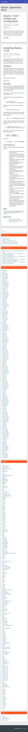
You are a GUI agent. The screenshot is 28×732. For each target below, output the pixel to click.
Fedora (3, 516)
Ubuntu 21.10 (5, 678)
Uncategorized (6, 26)
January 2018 (5, 311)
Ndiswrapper (4, 609)
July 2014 (4, 344)
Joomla (3, 576)
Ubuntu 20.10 (5, 675)
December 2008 (5, 432)
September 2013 (5, 357)
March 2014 (4, 349)
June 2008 (4, 440)
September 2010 (5, 404)
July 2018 (4, 307)
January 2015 (5, 338)
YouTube (4, 704)
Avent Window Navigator (7, 475)
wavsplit (4, 689)
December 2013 (5, 353)
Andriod (3, 470)
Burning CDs (4, 486)
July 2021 (4, 289)
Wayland (4, 690)
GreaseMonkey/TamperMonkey (8, 553)
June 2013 (4, 361)
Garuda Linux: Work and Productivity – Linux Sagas (13, 256)
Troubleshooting (5, 663)
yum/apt (4, 705)
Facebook (4, 515)
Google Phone (5, 543)
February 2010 (5, 413)
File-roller (4, 519)
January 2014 (5, 352)
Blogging (4, 482)
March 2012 (4, 380)
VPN (3, 688)
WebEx (3, 692)
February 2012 (5, 382)
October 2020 (5, 296)
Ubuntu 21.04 (5, 677)
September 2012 (5, 372)
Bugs (3, 485)
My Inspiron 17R (12, 54)
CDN (3, 489)
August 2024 (4, 276)
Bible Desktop (5, 479)
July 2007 (4, 451)
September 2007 (5, 450)
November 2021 (5, 286)
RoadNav (4, 637)
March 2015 (4, 336)
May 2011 (4, 393)
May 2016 (4, 322)
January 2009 (5, 431)
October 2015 (5, 327)
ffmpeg (3, 517)
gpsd (3, 550)
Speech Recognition (6, 652)
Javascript (4, 572)
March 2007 (4, 453)
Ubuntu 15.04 (15, 25)
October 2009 (5, 419)
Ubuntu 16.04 (5, 669)
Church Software (5, 491)
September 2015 (5, 329)
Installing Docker (5, 239)
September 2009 (5, 420)
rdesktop (4, 634)
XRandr (3, 701)
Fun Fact (4, 525)
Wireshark (4, 697)
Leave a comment (7, 28)
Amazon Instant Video (6, 468)
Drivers (3, 505)
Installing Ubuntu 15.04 (12, 49)
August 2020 (4, 297)
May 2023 (4, 280)
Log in (3, 715)
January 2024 (5, 278)
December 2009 (5, 416)
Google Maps (5, 542)
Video (3, 682)
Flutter (3, 523)
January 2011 (5, 398)
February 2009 (5, 430)
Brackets (4, 483)
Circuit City (4, 493)
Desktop (4, 500)
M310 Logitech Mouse (6, 590)
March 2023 (4, 281)
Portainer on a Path (6, 238)
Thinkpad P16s (5, 660)
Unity (3, 681)
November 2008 (5, 434)
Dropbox (4, 506)
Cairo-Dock (4, 487)
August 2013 (4, 359)
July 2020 (4, 299)
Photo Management (6, 628)
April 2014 (4, 348)
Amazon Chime (5, 467)
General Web (4, 531)
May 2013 (4, 363)
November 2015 (5, 326)
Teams (3, 659)
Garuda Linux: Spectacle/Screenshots (10, 260)
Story (3, 656)
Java (3, 570)
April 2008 (4, 443)
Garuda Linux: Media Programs (8, 240)
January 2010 (5, 415)
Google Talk (4, 547)
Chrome (3, 490)
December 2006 (5, 457)
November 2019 (5, 304)
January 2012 (5, 383)
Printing (3, 633)
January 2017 (5, 319)
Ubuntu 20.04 (5, 674)
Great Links (4, 554)
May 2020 (4, 301)
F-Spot (3, 513)
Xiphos (3, 700)
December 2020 (5, 293)
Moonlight (4, 596)
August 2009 (4, 421)
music (3, 599)
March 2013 (4, 366)
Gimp (3, 532)
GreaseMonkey (5, 551)
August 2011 (4, 389)
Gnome (3, 536)
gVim (3, 555)
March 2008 (4, 445)
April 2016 (4, 323)
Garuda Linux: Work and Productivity (9, 242)
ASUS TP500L (5, 471)
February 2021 (5, 291)
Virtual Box (4, 684)
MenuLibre (10, 25)
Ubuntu (3, 664)
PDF (3, 626)
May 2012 (4, 378)
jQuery (3, 579)
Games (3, 527)
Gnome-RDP (4, 539)
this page (11, 33)
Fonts (3, 524)
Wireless (4, 696)
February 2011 (5, 397)
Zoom (3, 708)
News (3, 611)
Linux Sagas (4, 1)
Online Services (5, 621)
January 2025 (5, 274)
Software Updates (6, 648)
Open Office (4, 622)
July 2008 (4, 439)
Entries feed (4, 717)
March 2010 (4, 412)
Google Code (4, 540)
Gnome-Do (4, 538)
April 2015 (4, 334)
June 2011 (4, 391)
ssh (3, 655)
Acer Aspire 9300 (5, 466)
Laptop (3, 585)
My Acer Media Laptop (6, 600)
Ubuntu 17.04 (5, 670)
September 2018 (5, 306)
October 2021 (5, 288)
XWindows (4, 703)
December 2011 (5, 385)
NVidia (3, 617)
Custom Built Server (6, 495)
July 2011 (4, 390)
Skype (3, 645)
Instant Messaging (6, 566)
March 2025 (4, 273)
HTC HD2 (4, 562)
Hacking (4, 557)
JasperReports (5, 569)
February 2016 (5, 325)
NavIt (3, 607)
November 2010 (5, 401)
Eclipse (3, 509)
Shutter (3, 644)
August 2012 (4, 374)
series (6, 212)
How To (3, 558)
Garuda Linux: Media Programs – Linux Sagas (11, 253)
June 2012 (4, 376)
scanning (4, 640)
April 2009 (4, 427)
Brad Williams (24, 728)
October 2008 (5, 435)
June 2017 (4, 316)
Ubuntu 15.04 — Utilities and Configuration (11, 18)
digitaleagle (17, 24)
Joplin (3, 577)
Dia (2, 501)
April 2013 (4, 364)
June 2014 (4, 345)
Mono (3, 595)
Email (3, 510)
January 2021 (5, 292)
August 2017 (4, 315)
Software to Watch (6, 647)
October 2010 (5, 402)
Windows (4, 693)
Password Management (7, 625)
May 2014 (4, 346)
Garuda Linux (5, 530)
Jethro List (4, 573)
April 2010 (4, 410)
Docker (3, 504)
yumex (3, 707)
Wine (3, 694)
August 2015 (4, 330)
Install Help (4, 565)
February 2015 (5, 337)
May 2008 (4, 442)
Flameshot (4, 521)
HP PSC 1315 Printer (6, 561)
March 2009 (4, 428)
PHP (3, 629)
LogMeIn (4, 588)
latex (3, 587)
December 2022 (5, 282)
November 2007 (5, 447)
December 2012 (5, 370)
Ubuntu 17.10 (5, 671)
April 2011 (4, 394)
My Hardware (5, 602)
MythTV (3, 606)
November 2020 (5, 295)
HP (2, 560)
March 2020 (4, 303)
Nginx (3, 615)
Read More (6, 37)
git (2, 534)
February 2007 (5, 454)
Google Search (5, 546)
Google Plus (4, 545)
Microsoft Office (5, 592)
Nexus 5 (3, 614)
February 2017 (5, 318)
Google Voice (5, 549)
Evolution (4, 512)
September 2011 (5, 387)
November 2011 (5, 386)
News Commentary (6, 613)
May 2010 (4, 409)
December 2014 (5, 340)
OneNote (4, 619)
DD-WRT (3, 497)
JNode (3, 575)
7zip (3, 464)
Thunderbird (4, 662)
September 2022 (5, 284)
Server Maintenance (6, 643)
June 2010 (4, 408)
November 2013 (5, 355)
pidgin (3, 630)
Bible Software (5, 481)
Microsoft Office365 (6, 594)
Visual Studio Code (6, 686)
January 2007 (5, 455)
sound (3, 649)
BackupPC (6, 54)
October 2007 (5, 449)
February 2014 (5, 351)
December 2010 (5, 400)
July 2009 (4, 423)
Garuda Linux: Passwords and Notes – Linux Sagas (13, 259)
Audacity (4, 474)
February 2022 (5, 285)
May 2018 (4, 310)
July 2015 (4, 331)
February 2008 (5, 446)
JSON (3, 580)
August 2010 (4, 405)
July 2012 (4, 375)
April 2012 (4, 379)
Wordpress (4, 699)
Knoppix (4, 584)
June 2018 (4, 308)
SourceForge (4, 651)
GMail (3, 535)
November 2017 (5, 312)
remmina (4, 636)
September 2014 (5, 341)
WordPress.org (5, 720)
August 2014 (4, 342)
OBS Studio (4, 618)
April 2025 (4, 271)
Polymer (4, 632)
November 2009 (5, 417)
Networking (4, 610)
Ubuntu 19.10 (5, 673)
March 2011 (4, 395)
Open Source (4, 624)
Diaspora (4, 502)
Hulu (3, 564)
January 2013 (5, 368)
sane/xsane (4, 639)
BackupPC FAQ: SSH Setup (18, 93)
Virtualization (5, 685)
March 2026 (4, 270)
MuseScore (4, 598)
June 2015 (4, 333)
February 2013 (5, 367)
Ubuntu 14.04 (5, 666)
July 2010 (4, 406)
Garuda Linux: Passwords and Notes (9, 243)
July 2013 (4, 360)
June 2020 (4, 300)
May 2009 (4, 425)
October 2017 (5, 314)
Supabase (4, 658)
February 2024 (5, 277)
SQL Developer (5, 654)
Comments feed (5, 718)
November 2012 (5, 371)
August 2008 (4, 438)
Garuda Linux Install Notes (7, 255)
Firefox (3, 520)
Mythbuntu (4, 604)
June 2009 (4, 424)
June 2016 (4, 321)
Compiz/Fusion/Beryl (6, 494)
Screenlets (4, 641)
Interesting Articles (6, 568)
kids (3, 583)
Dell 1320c (4, 498)
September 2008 (5, 436)
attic (3, 472)
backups (4, 478)
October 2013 (5, 356)
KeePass (6, 25)
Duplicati (4, 508)
